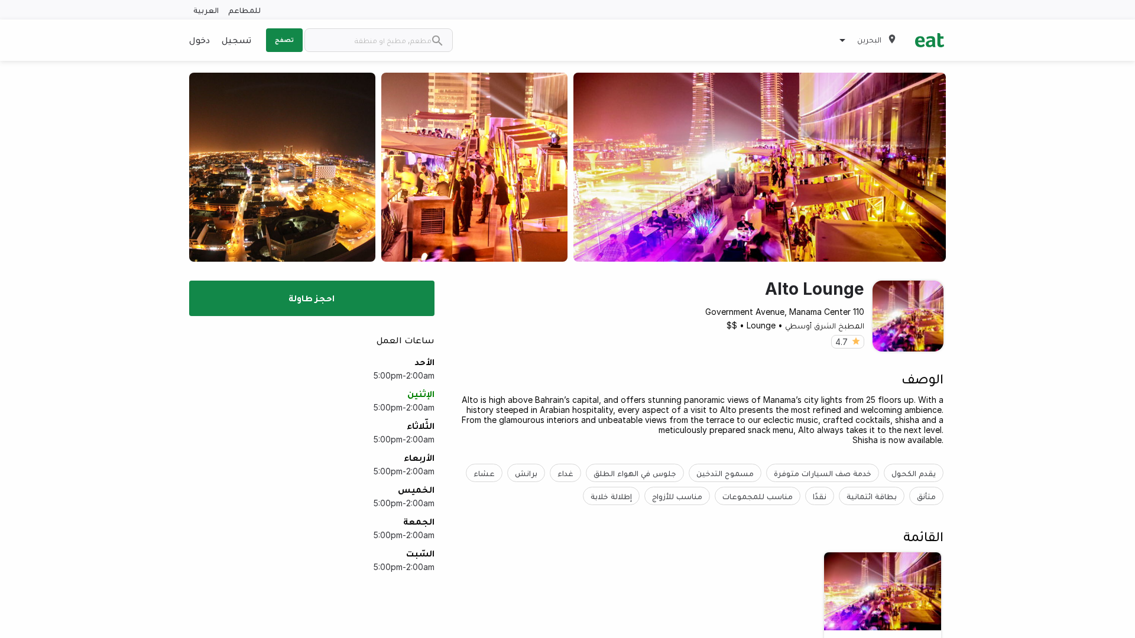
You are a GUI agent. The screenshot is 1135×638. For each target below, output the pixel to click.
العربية (206, 10)
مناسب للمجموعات (757, 496)
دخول (199, 39)
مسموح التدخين (725, 473)
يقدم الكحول (913, 473)
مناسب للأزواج (677, 496)
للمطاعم (244, 10)
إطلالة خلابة (611, 496)
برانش (526, 473)
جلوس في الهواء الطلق (635, 473)
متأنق (926, 496)
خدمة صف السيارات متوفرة (822, 473)
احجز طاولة (311, 298)
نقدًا (819, 496)
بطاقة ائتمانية (872, 496)
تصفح (284, 39)
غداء (565, 473)
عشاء (484, 473)
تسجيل (236, 39)
